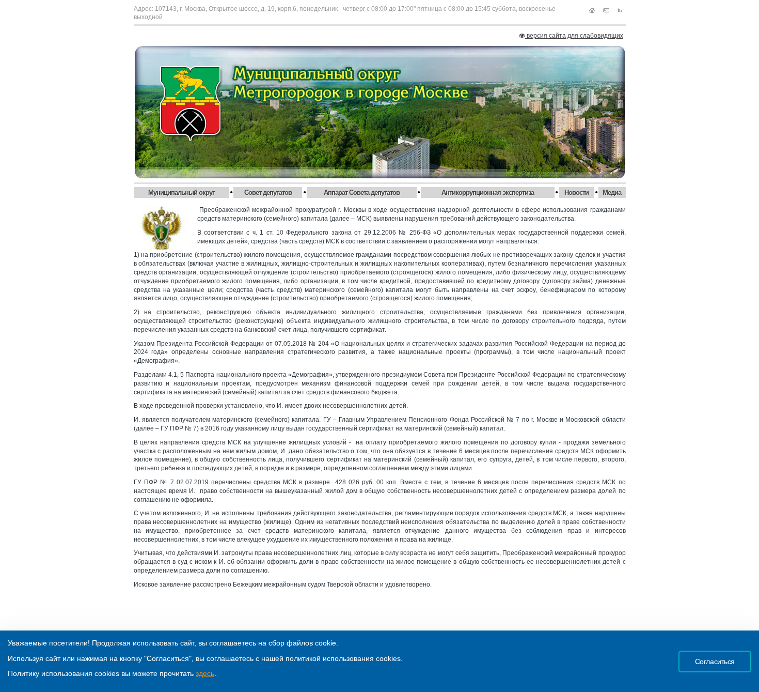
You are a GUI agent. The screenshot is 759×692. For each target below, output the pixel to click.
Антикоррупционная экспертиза (487, 192)
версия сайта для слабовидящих (574, 35)
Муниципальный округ (181, 192)
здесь (205, 673)
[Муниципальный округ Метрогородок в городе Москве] (380, 112)
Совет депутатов (268, 192)
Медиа (612, 192)
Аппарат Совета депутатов (362, 192)
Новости (576, 192)
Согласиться (715, 661)
